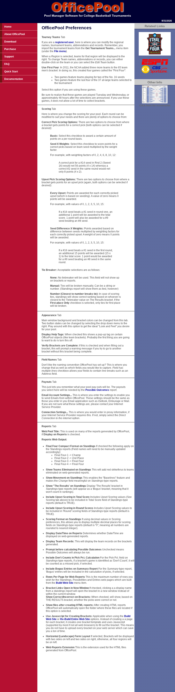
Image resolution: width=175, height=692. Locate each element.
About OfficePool (14, 34)
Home (8, 26)
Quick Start (11, 71)
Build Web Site (64, 582)
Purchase (10, 49)
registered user (64, 42)
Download (10, 41)
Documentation (13, 79)
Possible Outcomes (97, 390)
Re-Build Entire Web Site (75, 619)
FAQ (6, 64)
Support (9, 56)
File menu (60, 51)
